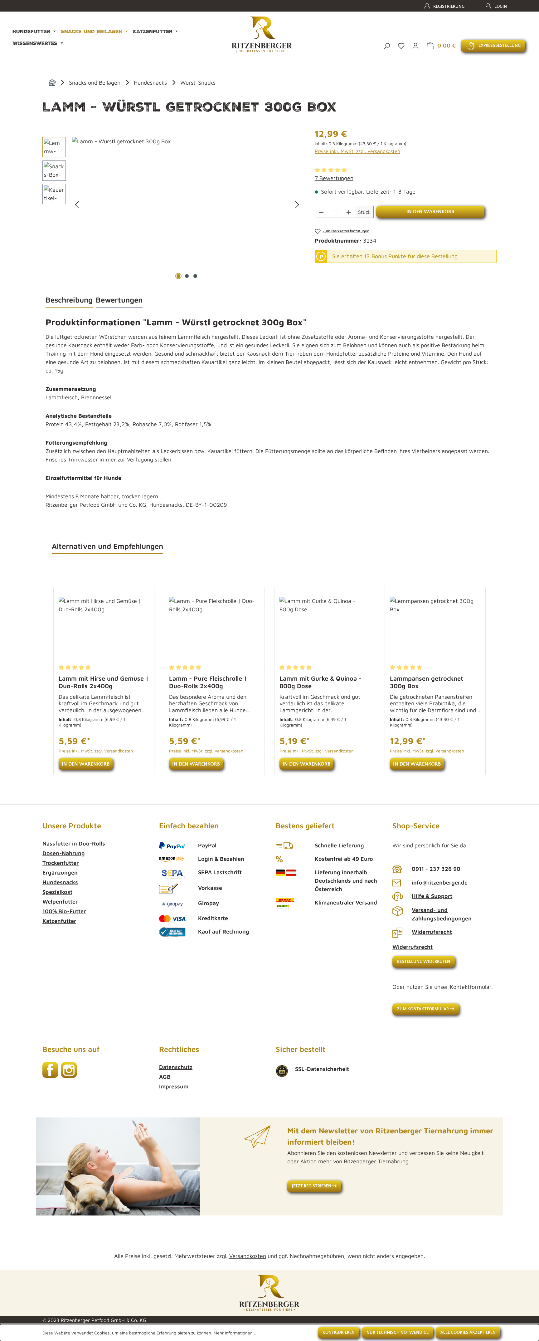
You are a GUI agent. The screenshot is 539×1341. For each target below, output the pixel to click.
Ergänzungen (60, 872)
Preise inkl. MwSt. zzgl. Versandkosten (357, 151)
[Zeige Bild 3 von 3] (195, 276)
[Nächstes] (297, 204)
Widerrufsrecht (432, 932)
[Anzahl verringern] (321, 212)
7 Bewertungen (334, 178)
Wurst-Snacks (198, 82)
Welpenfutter (60, 901)
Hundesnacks (150, 82)
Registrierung (448, 6)
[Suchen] (387, 45)
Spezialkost (57, 892)
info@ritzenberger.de (440, 882)
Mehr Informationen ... (236, 1332)
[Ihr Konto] (415, 45)
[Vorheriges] (76, 204)
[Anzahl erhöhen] (348, 212)
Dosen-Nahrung (63, 853)
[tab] (69, 300)
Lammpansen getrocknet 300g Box (426, 682)
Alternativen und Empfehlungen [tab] (107, 546)
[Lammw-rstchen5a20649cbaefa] (187, 204)
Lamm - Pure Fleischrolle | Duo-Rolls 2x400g (208, 682)
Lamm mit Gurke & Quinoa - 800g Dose (320, 682)
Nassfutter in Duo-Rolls (73, 843)
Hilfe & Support (432, 896)
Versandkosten (247, 1256)
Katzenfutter (59, 921)
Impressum (173, 1086)
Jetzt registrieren (312, 1186)
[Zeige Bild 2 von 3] (187, 276)
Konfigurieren (339, 1332)
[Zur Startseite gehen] (262, 34)
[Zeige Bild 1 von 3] (178, 276)
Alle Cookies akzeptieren (468, 1332)
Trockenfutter (60, 863)
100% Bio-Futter (64, 911)
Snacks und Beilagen (94, 82)
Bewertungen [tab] (119, 299)
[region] (172, 204)
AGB (165, 1076)
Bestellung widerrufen (423, 961)
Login (500, 6)
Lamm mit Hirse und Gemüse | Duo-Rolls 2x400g (103, 682)
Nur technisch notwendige (398, 1332)
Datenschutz (175, 1067)
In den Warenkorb (430, 211)
